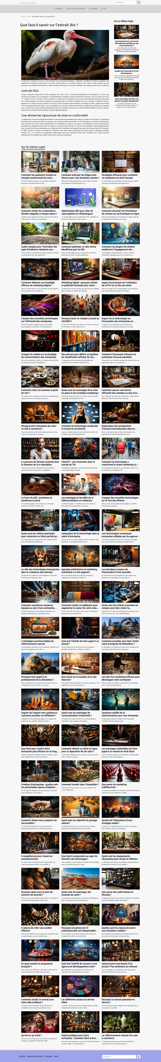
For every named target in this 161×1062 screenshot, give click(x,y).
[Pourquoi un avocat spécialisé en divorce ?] (121, 986)
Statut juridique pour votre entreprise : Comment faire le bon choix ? (78, 1038)
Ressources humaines (76, 8)
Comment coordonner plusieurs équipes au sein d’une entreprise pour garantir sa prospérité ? (38, 608)
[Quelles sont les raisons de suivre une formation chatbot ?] (121, 914)
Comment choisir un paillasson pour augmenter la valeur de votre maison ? (80, 608)
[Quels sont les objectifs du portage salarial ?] (80, 807)
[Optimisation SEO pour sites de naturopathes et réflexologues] (80, 197)
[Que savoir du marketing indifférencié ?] (121, 771)
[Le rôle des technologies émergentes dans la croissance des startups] (40, 556)
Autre (103, 8)
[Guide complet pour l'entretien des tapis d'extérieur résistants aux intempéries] (40, 233)
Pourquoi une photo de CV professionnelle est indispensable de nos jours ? (80, 931)
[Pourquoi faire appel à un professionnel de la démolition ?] (40, 663)
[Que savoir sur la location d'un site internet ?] (80, 663)
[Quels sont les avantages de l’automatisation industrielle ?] (80, 699)
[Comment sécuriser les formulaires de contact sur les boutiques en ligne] (121, 197)
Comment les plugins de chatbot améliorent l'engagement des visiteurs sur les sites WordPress (118, 249)
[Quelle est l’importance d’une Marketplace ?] (126, 62)
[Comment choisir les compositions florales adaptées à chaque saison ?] (40, 197)
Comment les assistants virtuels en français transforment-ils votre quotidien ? (38, 178)
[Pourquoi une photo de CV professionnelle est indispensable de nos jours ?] (80, 914)
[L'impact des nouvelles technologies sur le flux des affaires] (121, 484)
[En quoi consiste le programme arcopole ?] (40, 950)
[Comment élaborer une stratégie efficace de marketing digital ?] (40, 269)
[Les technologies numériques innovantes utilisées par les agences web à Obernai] (121, 520)
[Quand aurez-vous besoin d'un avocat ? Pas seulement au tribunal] (121, 950)
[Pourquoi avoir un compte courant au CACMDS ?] (80, 305)
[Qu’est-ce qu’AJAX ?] (40, 1022)
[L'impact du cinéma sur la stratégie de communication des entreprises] (40, 341)
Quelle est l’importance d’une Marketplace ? (127, 72)
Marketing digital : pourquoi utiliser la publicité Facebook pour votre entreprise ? (79, 285)
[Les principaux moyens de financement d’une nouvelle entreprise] (121, 556)
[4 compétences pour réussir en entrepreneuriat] (40, 843)
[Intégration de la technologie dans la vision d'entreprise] (80, 520)
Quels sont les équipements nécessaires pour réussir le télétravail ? (121, 859)
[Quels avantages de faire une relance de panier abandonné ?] (126, 89)
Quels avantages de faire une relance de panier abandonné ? (126, 100)
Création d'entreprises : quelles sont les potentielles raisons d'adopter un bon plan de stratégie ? (40, 787)
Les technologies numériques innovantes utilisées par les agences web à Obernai (120, 536)
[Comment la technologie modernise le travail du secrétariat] (80, 412)
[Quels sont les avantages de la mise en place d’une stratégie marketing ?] (80, 376)
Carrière (59, 8)
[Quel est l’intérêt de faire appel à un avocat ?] (80, 627)
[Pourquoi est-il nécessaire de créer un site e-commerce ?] (40, 412)
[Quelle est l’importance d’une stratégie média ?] (121, 807)
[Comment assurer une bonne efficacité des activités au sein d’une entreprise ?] (126, 32)
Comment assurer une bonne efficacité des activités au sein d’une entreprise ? (127, 43)
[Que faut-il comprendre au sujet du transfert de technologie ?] (80, 843)
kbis (22, 99)
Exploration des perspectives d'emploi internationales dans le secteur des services (118, 429)
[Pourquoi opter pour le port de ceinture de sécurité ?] (40, 878)
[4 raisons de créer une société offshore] (40, 914)
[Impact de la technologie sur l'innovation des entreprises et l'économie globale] (121, 305)
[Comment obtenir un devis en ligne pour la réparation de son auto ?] (80, 735)
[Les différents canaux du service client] (80, 986)
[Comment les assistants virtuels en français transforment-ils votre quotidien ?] (40, 161)
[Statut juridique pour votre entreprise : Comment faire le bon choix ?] (80, 1022)
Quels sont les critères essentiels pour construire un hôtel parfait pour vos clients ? (40, 536)
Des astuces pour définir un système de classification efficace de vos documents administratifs (79, 357)
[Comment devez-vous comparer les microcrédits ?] (40, 807)
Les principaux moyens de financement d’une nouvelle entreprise (116, 572)
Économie (93, 8)
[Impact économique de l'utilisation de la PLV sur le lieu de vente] (121, 269)
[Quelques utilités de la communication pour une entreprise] (121, 699)
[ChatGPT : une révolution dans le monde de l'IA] (80, 448)
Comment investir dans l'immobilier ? (80, 784)
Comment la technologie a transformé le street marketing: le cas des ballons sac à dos (119, 465)
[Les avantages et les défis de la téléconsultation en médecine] (80, 484)
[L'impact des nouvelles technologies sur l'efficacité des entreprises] (40, 305)
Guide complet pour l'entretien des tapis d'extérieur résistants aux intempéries (39, 249)
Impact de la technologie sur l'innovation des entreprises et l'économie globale (117, 321)
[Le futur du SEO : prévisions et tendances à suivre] (40, 484)
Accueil (22, 16)
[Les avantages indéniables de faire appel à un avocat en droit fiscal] (121, 735)
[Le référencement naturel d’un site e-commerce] (121, 1022)
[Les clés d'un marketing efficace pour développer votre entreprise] (121, 663)
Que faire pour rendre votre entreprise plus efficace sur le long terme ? (39, 751)
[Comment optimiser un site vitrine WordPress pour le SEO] (80, 233)
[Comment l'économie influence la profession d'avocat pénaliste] (121, 341)
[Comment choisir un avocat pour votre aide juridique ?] (40, 986)
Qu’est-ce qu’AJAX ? (31, 1035)
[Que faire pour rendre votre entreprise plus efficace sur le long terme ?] (40, 735)
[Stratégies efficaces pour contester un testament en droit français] (121, 161)
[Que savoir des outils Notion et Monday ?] (121, 878)
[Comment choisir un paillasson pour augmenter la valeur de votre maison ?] (80, 592)
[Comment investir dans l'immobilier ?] (80, 771)
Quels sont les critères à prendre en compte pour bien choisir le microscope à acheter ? (120, 608)
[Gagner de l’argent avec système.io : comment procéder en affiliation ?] (40, 699)
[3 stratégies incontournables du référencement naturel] (40, 627)
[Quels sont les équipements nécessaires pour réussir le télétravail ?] (121, 843)
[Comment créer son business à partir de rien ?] (40, 376)
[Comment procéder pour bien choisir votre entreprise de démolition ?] (121, 627)
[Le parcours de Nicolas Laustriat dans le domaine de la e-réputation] (40, 448)
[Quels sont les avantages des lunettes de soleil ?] (80, 878)
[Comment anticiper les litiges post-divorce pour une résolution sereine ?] (80, 161)
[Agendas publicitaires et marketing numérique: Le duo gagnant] (80, 556)
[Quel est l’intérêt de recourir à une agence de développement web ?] (80, 950)
